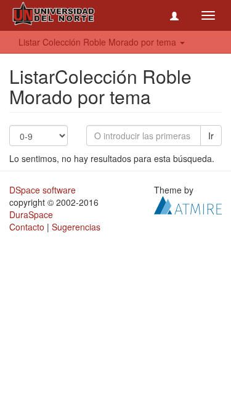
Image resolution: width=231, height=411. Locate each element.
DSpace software (42, 190)
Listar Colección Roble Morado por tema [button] (98, 42)
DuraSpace (31, 214)
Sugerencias (76, 227)
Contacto (26, 227)
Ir (211, 135)
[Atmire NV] (188, 204)
